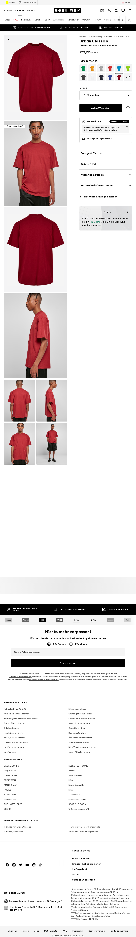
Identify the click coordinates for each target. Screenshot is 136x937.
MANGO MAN (10, 785)
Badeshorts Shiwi (77, 733)
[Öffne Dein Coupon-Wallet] (102, 11)
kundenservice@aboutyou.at (44, 679)
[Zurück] (9, 40)
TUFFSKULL (74, 795)
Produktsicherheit (119, 931)
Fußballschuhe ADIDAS (15, 709)
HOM (70, 780)
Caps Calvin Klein (76, 728)
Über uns (12, 931)
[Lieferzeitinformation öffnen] (127, 127)
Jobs (36, 931)
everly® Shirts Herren (79, 752)
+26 (128, 77)
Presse (25, 931)
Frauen (8, 10)
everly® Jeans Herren (79, 723)
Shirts (109, 36)
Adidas (71, 771)
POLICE (7, 790)
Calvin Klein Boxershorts (16, 742)
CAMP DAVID (10, 775)
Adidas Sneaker (12, 728)
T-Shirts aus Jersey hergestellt (84, 827)
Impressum (77, 931)
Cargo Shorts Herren (14, 723)
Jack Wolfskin (75, 775)
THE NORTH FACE (13, 804)
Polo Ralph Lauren (77, 799)
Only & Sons (10, 771)
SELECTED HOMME (78, 766)
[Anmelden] (109, 11)
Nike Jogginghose (77, 709)
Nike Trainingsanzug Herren (82, 747)
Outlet (12, 2)
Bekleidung (96, 36)
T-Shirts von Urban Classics (17, 827)
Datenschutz (50, 931)
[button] (105, 95)
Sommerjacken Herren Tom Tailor (20, 718)
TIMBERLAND (10, 799)
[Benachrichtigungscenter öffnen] (116, 10)
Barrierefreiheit (97, 931)
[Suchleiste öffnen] (128, 20)
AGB (65, 931)
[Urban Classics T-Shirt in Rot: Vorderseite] (35, 77)
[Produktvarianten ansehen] (83, 68)
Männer (19, 10)
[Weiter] (122, 20)
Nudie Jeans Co (76, 785)
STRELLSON (10, 795)
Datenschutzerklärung (20, 676)
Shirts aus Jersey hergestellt (83, 832)
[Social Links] (7, 865)
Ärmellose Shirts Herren (80, 738)
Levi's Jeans (10, 752)
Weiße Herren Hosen (78, 742)
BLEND (7, 809)
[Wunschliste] (123, 11)
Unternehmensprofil (78, 809)
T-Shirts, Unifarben (13, 832)
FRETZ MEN (10, 780)
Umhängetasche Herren (80, 714)
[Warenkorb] (130, 11)
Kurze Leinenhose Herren (16, 714)
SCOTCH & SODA (77, 804)
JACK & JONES (11, 766)
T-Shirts (120, 36)
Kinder (30, 10)
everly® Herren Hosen (15, 738)
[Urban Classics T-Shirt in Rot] (35, 249)
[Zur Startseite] (22, 852)
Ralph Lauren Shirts (14, 733)
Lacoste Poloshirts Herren (81, 718)
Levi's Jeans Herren (14, 747)
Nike (70, 790)
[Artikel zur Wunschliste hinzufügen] (128, 108)
